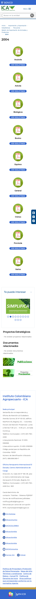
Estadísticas (6, 28)
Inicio (3, 25)
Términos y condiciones (12, 574)
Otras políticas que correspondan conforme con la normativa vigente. (17, 581)
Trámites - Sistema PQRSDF (22, 495)
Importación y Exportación (17, 25)
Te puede (15, 291)
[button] (8, 316)
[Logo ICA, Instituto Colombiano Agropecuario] (8, 8)
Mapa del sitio (26, 571)
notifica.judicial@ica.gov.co (13, 501)
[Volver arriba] (31, 585)
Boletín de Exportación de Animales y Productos (14, 31)
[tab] (18, 292)
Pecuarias (16, 28)
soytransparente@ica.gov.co (18, 508)
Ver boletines (18, 65)
